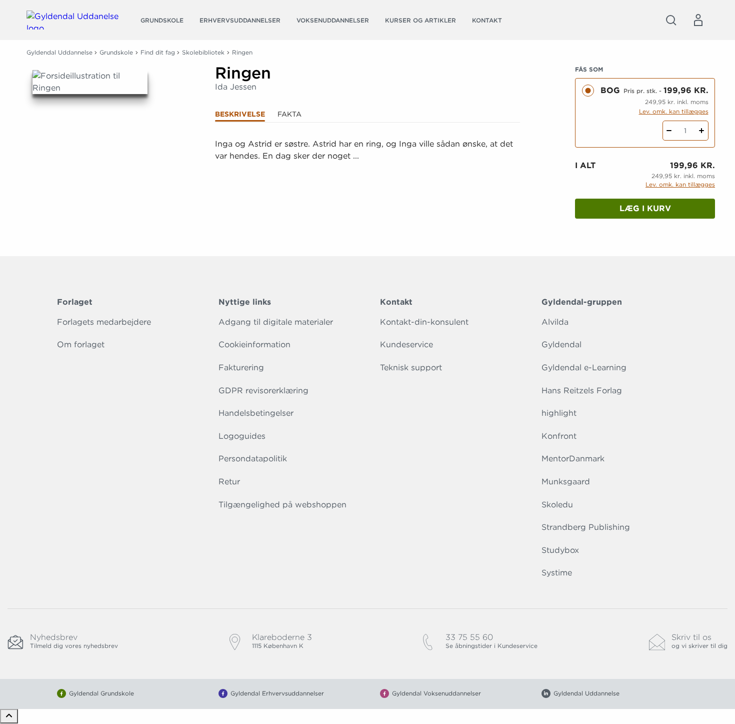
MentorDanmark (573, 458)
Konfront (559, 436)
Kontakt (487, 20)
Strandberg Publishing (586, 527)
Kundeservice (406, 344)
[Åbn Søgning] (671, 20)
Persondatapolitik (252, 458)
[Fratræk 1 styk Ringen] (669, 130)
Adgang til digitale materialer (275, 322)
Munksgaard (566, 481)
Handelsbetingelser (256, 413)
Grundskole (162, 20)
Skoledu (557, 504)
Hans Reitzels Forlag (582, 390)
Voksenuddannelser (332, 20)
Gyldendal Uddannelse (59, 52)
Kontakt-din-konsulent (424, 322)
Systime (557, 572)
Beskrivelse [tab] (240, 114)
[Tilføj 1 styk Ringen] (702, 130)
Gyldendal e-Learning (584, 367)
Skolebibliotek (203, 52)
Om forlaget (80, 344)
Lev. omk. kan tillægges (673, 111)
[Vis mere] (368, 181)
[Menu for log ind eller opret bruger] (698, 20)
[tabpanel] (367, 162)
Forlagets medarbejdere (104, 322)
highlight (559, 413)
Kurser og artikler (420, 20)
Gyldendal (562, 344)
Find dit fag (157, 52)
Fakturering (241, 367)
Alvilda (555, 322)
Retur (229, 481)
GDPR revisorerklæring (263, 390)
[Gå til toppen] (9, 716)
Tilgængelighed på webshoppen (282, 504)
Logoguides (242, 436)
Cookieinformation (254, 344)
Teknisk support (411, 367)
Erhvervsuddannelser (240, 20)
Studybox (560, 550)
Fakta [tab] (290, 114)
